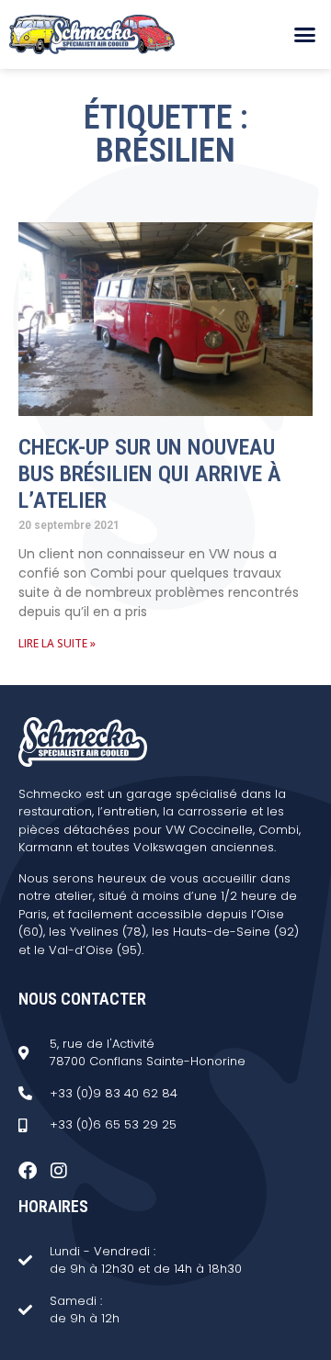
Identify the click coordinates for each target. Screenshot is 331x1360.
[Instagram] (59, 1171)
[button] (305, 34)
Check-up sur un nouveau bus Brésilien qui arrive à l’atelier (149, 473)
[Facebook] (27, 1171)
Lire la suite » (57, 643)
